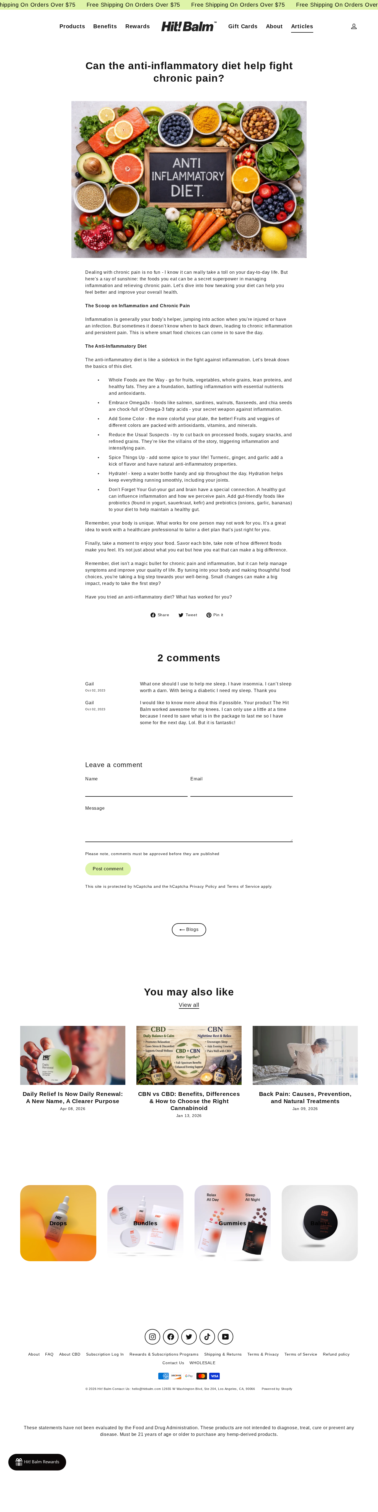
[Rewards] (37, 1462)
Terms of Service (243, 886)
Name (91, 778)
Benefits (105, 26)
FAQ (49, 1354)
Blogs (192, 929)
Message (95, 808)
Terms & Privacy (263, 1354)
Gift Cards (243, 26)
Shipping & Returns (223, 1354)
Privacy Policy (203, 886)
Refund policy (336, 1354)
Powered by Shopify (277, 1388)
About (274, 26)
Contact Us (173, 1363)
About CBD (70, 1354)
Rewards (137, 26)
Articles (302, 26)
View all (189, 1005)
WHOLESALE (202, 1363)
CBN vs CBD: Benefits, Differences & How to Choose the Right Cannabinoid (189, 1101)
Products (72, 26)
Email (196, 778)
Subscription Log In (105, 1354)
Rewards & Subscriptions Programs (164, 1354)
